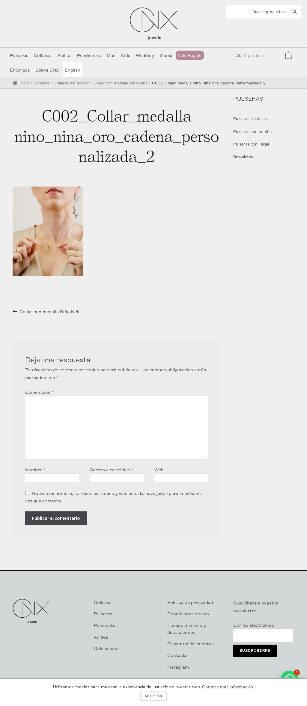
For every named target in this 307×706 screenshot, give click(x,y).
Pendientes (89, 55)
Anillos (64, 55)
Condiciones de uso (188, 613)
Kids (125, 55)
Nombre (35, 469)
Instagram (178, 666)
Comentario (39, 392)
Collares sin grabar (71, 82)
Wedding (145, 55)
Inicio (24, 82)
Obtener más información (227, 686)
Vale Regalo (190, 55)
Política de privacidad (190, 602)
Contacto (177, 655)
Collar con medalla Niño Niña (121, 82)
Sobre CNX (47, 69)
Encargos (20, 69)
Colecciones (107, 648)
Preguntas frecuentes (190, 643)
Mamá (166, 55)
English (72, 69)
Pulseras (19, 55)
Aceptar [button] (153, 696)
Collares (43, 55)
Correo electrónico (111, 469)
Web (159, 469)
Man (111, 55)
